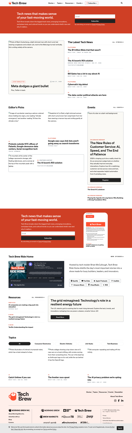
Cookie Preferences (107, 423)
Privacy (104, 415)
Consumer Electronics (43, 344)
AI (19, 344)
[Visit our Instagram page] (115, 400)
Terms (45, 429)
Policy (54, 429)
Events (79, 3)
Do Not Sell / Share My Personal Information (113, 420)
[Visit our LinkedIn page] (122, 400)
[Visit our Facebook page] (119, 400)
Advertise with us (14, 417)
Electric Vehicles (66, 344)
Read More (60, 317)
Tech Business (112, 344)
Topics (59, 3)
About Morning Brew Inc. (16, 414)
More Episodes (116, 256)
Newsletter (119, 392)
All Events (117, 107)
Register (105, 180)
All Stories (117, 42)
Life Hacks (89, 344)
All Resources (37, 297)
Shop (10, 419)
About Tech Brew (116, 396)
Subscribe (95, 21)
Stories (50, 3)
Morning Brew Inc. (114, 410)
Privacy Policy (73, 427)
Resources (69, 3)
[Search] (121, 3)
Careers (11, 422)
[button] (36, 67)
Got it (120, 428)
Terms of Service (107, 418)
